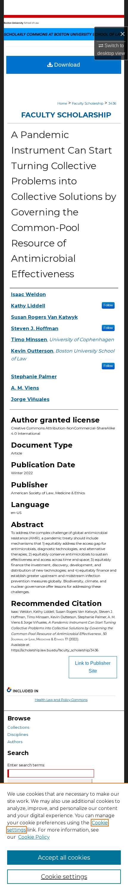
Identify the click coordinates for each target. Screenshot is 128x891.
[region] (64, 837)
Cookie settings (64, 876)
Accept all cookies (64, 857)
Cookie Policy (34, 837)
